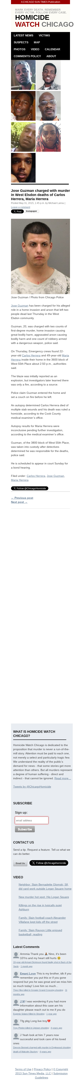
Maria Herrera (20, 480)
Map (37, 42)
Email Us (20, 863)
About (51, 56)
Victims (44, 35)
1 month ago (26, 966)
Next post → (19, 502)
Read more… (62, 778)
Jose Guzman (19, 305)
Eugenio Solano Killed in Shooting (28, 1014)
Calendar (52, 49)
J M (22, 1001)
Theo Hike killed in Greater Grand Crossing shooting (38, 990)
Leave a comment (20, 207)
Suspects (21, 42)
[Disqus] (40, 562)
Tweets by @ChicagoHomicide (32, 786)
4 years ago (56, 1028)
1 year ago (51, 1014)
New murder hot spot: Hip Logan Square (44, 897)
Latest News (23, 35)
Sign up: (21, 812)
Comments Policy (27, 56)
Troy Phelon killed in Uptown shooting (31, 1028)
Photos (19, 49)
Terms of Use (23, 1069)
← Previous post (22, 497)
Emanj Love (28, 973)
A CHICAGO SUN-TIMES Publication (40, 2)
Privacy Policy (42, 1069)
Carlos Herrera (31, 355)
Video (35, 49)
